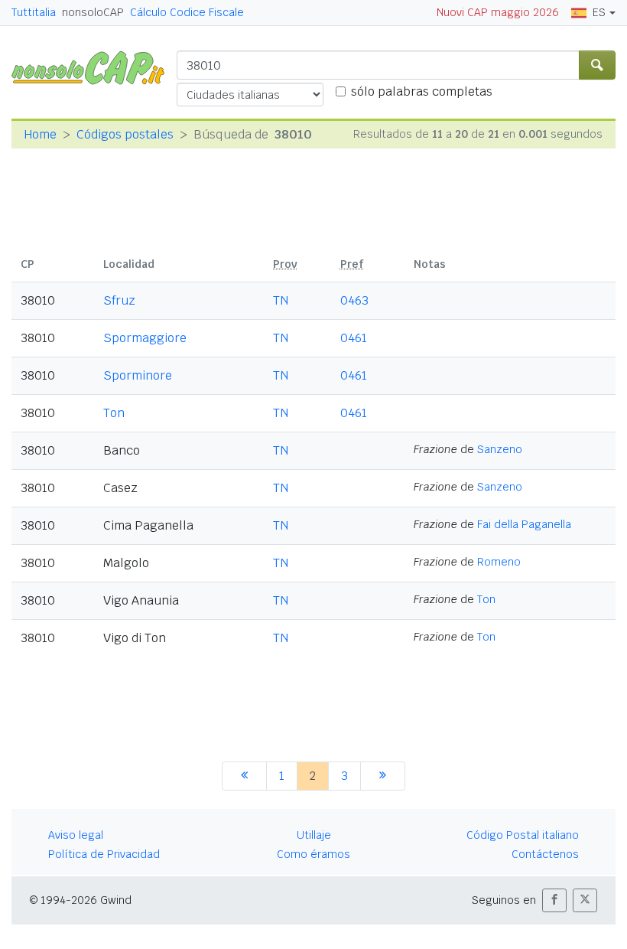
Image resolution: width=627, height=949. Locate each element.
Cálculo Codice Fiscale (187, 12)
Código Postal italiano (522, 835)
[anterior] (244, 776)
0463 (354, 300)
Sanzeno (499, 449)
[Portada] (94, 67)
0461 (353, 338)
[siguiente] (382, 776)
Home (40, 134)
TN (280, 300)
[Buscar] (597, 65)
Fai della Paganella (524, 524)
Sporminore (137, 375)
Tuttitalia (33, 12)
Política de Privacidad (104, 854)
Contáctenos (545, 854)
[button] (554, 900)
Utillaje (314, 835)
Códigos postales (125, 134)
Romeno (499, 562)
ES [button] (599, 12)
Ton (114, 413)
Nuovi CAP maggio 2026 (498, 12)
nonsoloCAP (93, 12)
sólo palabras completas (421, 91)
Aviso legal (75, 835)
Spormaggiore (145, 338)
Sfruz (119, 300)
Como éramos (313, 854)
